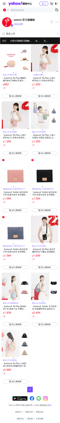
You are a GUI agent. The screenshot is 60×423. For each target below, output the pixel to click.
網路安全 (20, 418)
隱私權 (30, 418)
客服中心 (18, 411)
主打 (4, 40)
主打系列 (47, 40)
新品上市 (10, 33)
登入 (44, 3)
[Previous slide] (3, 57)
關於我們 (29, 411)
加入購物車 (17, 95)
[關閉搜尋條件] (8, 10)
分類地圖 (39, 418)
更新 (49, 405)
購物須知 (39, 411)
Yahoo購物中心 (20, 4)
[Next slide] (27, 57)
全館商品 (38, 40)
